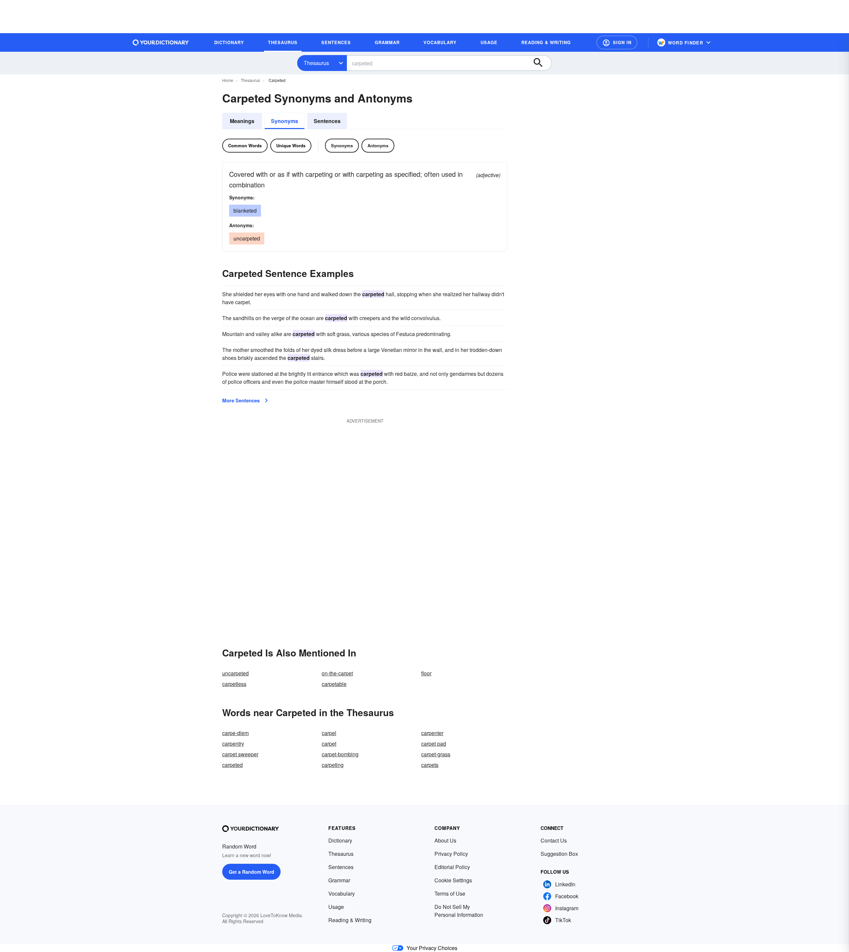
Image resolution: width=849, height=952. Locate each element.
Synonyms (284, 121)
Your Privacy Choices (432, 948)
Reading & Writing (349, 920)
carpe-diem (235, 733)
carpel (329, 733)
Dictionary (340, 840)
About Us (445, 840)
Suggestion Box (559, 853)
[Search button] (541, 63)
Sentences (327, 121)
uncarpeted (235, 673)
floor (426, 673)
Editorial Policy (452, 867)
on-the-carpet (337, 673)
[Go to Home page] (161, 42)
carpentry (233, 743)
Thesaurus (316, 63)
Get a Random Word (251, 871)
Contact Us (554, 840)
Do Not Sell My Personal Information (458, 910)
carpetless (234, 684)
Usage (336, 907)
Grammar (339, 880)
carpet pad (433, 743)
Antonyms (377, 145)
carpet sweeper (240, 754)
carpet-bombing (340, 754)
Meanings (242, 121)
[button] (616, 42)
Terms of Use (449, 893)
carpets (429, 765)
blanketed (245, 210)
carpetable (334, 684)
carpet (329, 743)
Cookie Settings (453, 880)
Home (227, 80)
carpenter (432, 733)
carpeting (333, 765)
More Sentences (241, 400)
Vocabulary (341, 893)
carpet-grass (435, 754)
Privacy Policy (451, 853)
